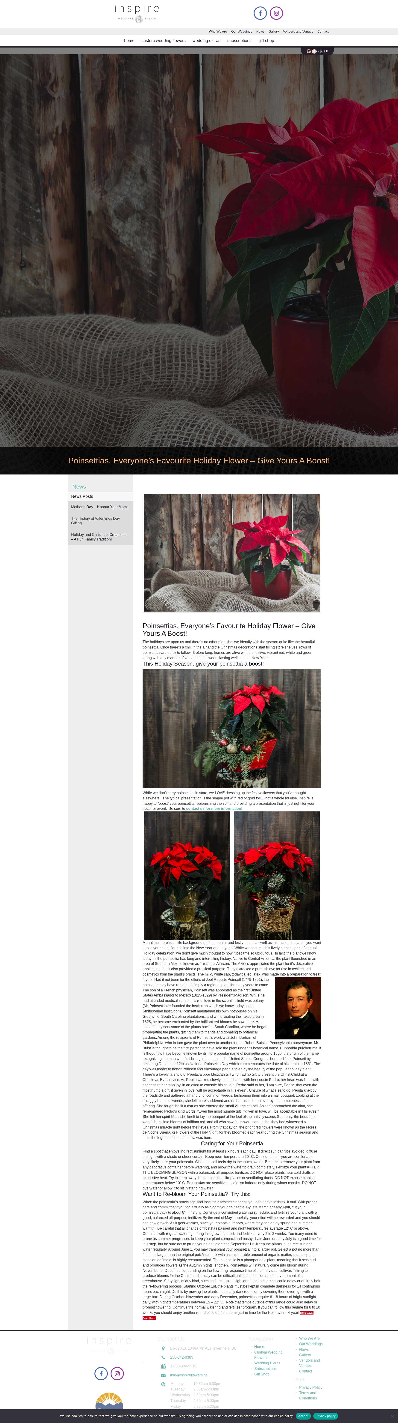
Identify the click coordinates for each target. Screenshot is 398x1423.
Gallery (274, 31)
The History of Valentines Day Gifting (95, 520)
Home (129, 40)
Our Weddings (241, 31)
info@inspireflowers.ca (189, 1375)
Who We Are (218, 31)
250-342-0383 (181, 1357)
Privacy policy (326, 1416)
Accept (303, 1416)
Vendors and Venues (298, 31)
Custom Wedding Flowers (163, 40)
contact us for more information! (214, 809)
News (260, 31)
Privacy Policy (310, 1387)
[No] (392, 1416)
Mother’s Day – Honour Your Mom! (99, 507)
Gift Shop (266, 40)
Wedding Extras (206, 40)
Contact (323, 31)
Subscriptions (239, 40)
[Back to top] (391, 1405)
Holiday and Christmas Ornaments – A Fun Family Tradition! (99, 537)
